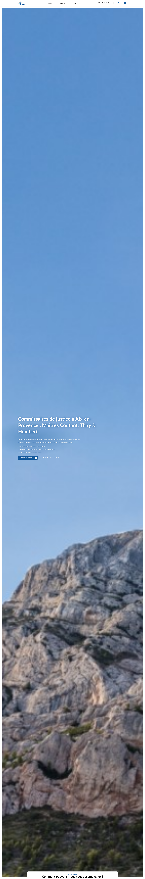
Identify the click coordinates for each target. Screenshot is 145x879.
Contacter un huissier (27, 458)
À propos (49, 3)
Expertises (62, 3)
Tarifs (75, 3)
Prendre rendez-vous (50, 457)
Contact (120, 3)
